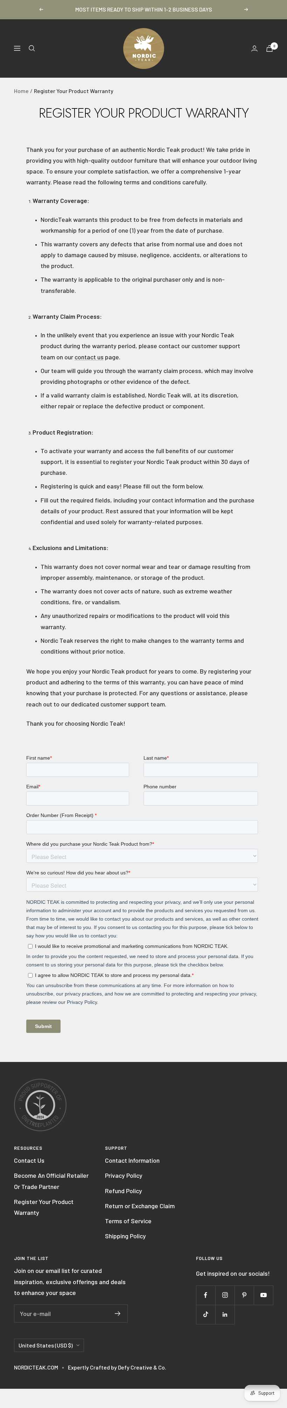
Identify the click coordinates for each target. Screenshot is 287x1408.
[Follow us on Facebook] (205, 1295)
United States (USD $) (46, 1345)
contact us (89, 357)
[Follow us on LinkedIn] (224, 1314)
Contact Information (132, 1160)
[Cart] (269, 48)
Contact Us (29, 1160)
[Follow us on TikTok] (205, 1314)
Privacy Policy (123, 1175)
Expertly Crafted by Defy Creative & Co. (117, 1367)
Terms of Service (128, 1221)
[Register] (118, 1313)
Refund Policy (123, 1191)
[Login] (254, 48)
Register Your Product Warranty (44, 1207)
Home (21, 90)
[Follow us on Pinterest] (244, 1295)
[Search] (32, 48)
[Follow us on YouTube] (263, 1295)
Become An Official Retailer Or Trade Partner (51, 1180)
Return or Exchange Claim (140, 1206)
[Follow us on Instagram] (224, 1295)
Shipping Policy (125, 1236)
